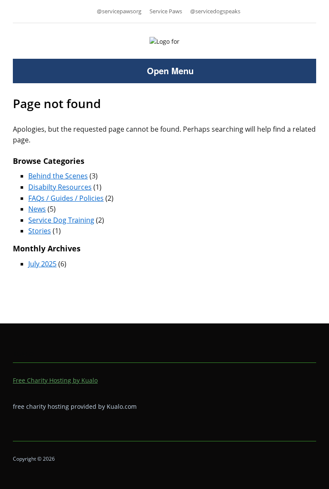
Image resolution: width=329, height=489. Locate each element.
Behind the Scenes (58, 176)
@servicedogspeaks (215, 11)
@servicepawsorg (119, 11)
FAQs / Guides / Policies (66, 198)
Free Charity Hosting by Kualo (55, 380)
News (37, 209)
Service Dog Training (61, 220)
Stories (39, 230)
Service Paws (166, 11)
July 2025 (42, 264)
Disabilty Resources (60, 187)
